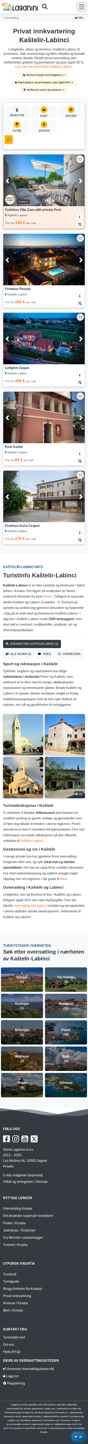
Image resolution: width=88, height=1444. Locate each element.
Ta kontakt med (14, 1337)
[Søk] (46, 7)
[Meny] (81, 6)
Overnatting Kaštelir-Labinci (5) (33, 643)
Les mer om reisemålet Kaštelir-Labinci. (44, 66)
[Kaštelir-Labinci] (23, 734)
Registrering (15, 1383)
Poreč (48, 596)
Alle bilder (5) (20, 654)
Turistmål (9, 1274)
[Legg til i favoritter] (80, 159)
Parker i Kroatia (14, 1223)
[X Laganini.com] (34, 1139)
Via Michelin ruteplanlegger (23, 1237)
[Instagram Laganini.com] (15, 1139)
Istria (63, 879)
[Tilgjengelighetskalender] (79, 223)
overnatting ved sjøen (29, 905)
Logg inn (12, 1376)
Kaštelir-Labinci (31, 840)
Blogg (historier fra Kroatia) (22, 1288)
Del (81, 17)
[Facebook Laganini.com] (6, 1139)
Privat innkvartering (17, 1296)
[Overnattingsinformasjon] (79, 216)
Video (46, 654)
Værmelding (71, 654)
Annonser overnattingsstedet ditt (30, 1369)
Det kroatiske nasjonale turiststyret (28, 1215)
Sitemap (41, 1181)
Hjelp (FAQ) (11, 1352)
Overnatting (11, 17)
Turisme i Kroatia (15, 1245)
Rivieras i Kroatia (15, 1303)
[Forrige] (12, 180)
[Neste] (76, 180)
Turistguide (11, 1281)
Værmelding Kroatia (17, 1208)
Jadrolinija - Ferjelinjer (19, 1230)
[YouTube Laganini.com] (24, 1139)
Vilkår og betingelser (18, 1181)
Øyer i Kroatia (13, 1310)
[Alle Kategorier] (8, 140)
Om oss (8, 1344)
